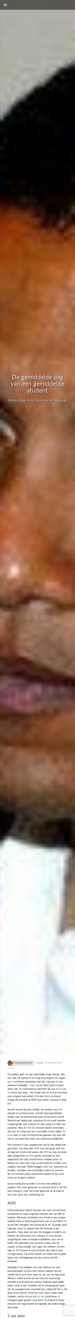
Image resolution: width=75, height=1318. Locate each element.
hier (38, 1296)
